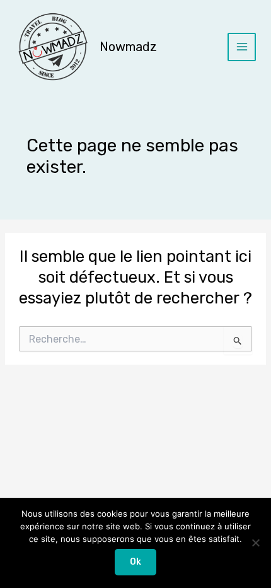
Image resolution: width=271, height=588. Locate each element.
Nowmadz (128, 46)
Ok (135, 561)
